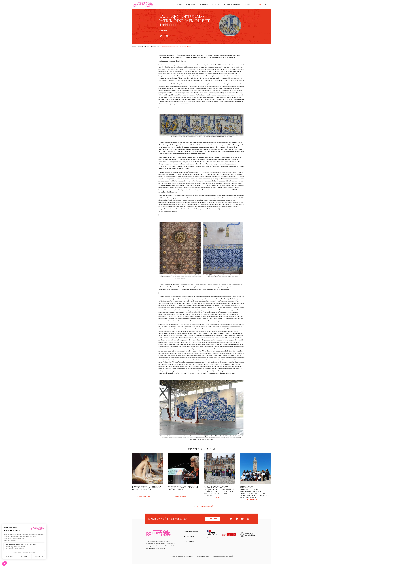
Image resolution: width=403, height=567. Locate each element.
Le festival (204, 4)
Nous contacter (189, 541)
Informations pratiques (191, 531)
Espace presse (189, 536)
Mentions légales (203, 556)
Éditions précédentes (232, 4)
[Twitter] (231, 519)
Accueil (179, 4)
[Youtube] (242, 519)
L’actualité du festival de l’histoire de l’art (149, 46)
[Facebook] (237, 519)
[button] (260, 4)
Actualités (216, 4)
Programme (190, 4)
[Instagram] (248, 519)
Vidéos (247, 4)
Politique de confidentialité (223, 556)
